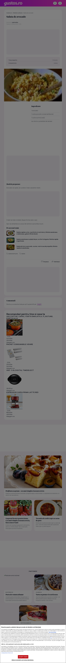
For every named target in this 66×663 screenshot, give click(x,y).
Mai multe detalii (52, 632)
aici (51, 637)
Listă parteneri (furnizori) (7, 652)
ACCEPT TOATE (23, 656)
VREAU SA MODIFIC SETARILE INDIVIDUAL (23, 660)
